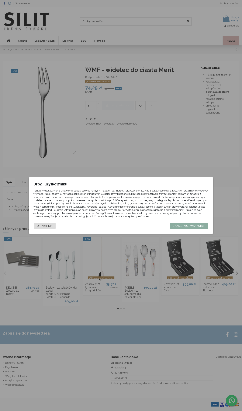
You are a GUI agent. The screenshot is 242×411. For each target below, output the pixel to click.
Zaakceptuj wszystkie (189, 225)
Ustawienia (44, 225)
